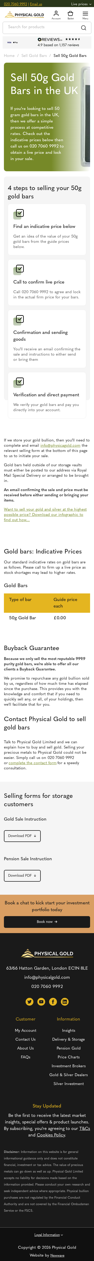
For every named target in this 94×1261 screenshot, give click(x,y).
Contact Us (25, 1040)
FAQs (25, 1057)
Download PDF (20, 836)
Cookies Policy (51, 1135)
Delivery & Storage (68, 1040)
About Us (25, 1049)
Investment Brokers (69, 1066)
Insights (68, 1031)
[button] (29, 1002)
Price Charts (69, 1057)
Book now (44, 922)
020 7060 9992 (15, 4)
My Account (25, 1031)
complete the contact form (33, 763)
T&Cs (84, 1129)
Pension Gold (69, 1049)
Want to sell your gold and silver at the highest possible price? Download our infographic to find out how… (45, 515)
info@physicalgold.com (47, 977)
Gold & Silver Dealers (68, 1075)
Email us (36, 4)
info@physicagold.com (60, 446)
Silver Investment (69, 1084)
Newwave (57, 1255)
